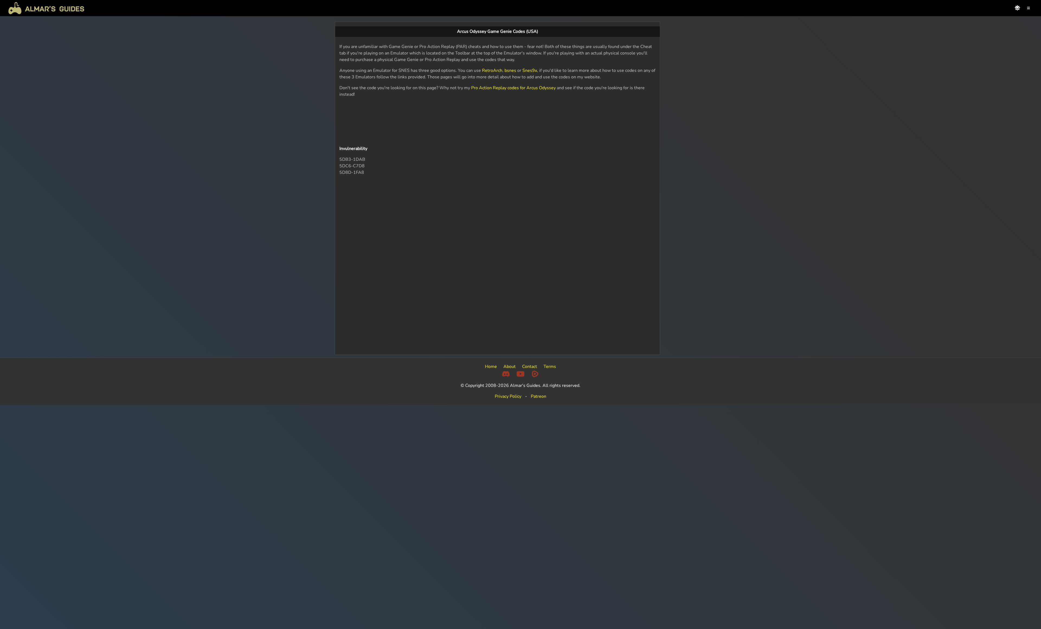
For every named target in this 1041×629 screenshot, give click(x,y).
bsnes (510, 70)
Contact (529, 367)
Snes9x (529, 70)
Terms (550, 367)
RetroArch (492, 70)
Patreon (538, 396)
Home (491, 367)
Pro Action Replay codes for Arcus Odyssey (513, 88)
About (509, 367)
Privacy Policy (508, 396)
